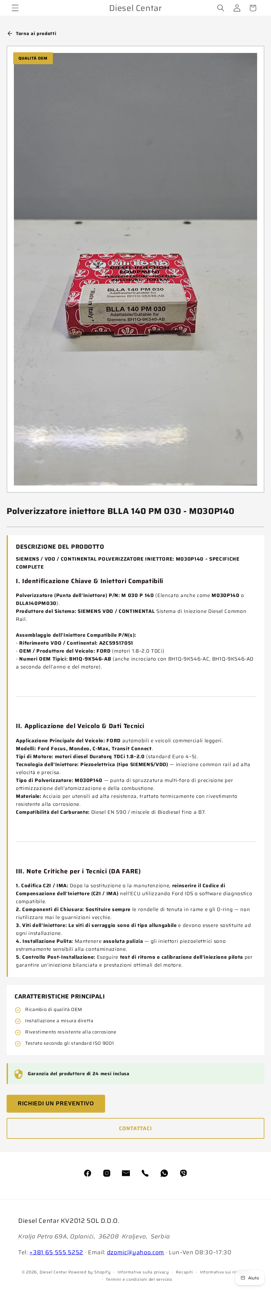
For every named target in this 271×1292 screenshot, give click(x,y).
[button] (15, 8)
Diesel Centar (53, 1272)
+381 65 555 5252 (56, 1252)
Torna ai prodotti (36, 33)
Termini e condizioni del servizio (139, 1279)
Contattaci (135, 1128)
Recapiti (184, 1272)
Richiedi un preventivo (56, 1103)
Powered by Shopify (89, 1272)
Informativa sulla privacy (143, 1272)
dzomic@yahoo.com (136, 1252)
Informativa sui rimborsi (224, 1272)
